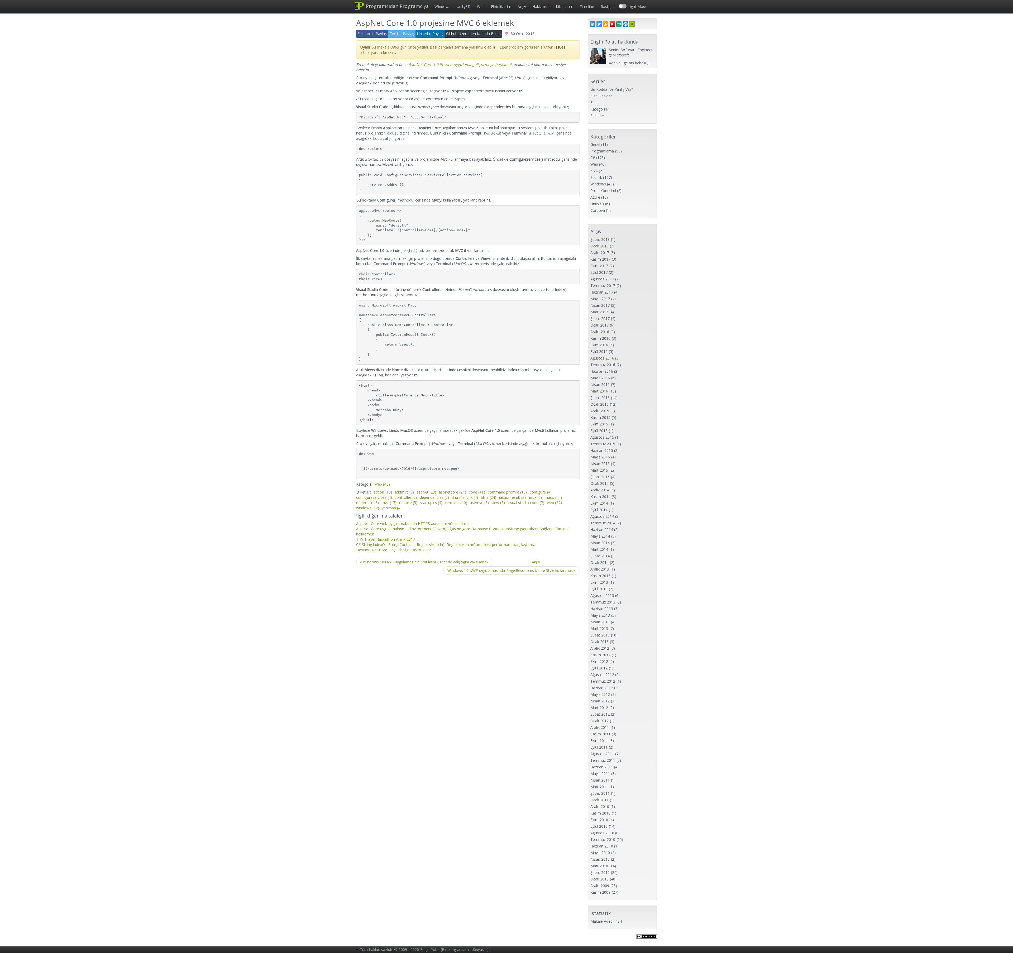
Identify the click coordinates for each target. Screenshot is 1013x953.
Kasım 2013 (600, 575)
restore (408, 502)
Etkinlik (596, 177)
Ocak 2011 (599, 799)
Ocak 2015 (599, 483)
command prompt (507, 492)
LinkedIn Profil (592, 24)
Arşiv (522, 6)
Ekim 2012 (599, 661)
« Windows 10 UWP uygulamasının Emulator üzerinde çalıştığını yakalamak (424, 561)
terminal (456, 502)
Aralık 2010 (599, 806)
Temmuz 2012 (602, 681)
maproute (367, 502)
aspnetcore (452, 492)
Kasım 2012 (600, 654)
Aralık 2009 (599, 885)
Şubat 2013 (600, 635)
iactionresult (512, 497)
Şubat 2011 (600, 793)
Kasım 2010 (600, 813)
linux (535, 497)
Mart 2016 (599, 391)
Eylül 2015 (599, 430)
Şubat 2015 (600, 476)
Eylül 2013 (599, 588)
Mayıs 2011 (600, 773)
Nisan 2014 (600, 542)
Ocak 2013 (599, 641)
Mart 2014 (599, 549)
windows (367, 507)
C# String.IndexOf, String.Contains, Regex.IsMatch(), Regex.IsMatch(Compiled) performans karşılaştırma (445, 544)
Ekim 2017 (599, 265)
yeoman (392, 507)
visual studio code (526, 502)
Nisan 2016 (600, 384)
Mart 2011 (599, 786)
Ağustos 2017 (602, 278)
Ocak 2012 (599, 720)
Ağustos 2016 (602, 358)
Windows (442, 6)
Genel (595, 144)
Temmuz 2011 (602, 760)
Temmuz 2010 (602, 839)
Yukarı (357, 950)
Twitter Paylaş (402, 33)
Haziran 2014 (601, 529)
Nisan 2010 (600, 859)
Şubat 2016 (600, 397)
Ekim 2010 (599, 819)
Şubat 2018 (600, 239)
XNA (594, 170)
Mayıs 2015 (600, 456)
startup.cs (431, 502)
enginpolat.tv (612, 24)
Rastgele (608, 6)
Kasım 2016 (600, 338)
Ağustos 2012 (602, 674)
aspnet (426, 492)
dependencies (434, 497)
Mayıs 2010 (600, 852)
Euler (594, 102)
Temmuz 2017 (602, 285)
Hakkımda (540, 6)
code (477, 492)
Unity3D (464, 6)
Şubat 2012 (600, 714)
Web (481, 6)
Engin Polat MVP (625, 24)
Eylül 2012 (599, 668)
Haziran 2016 (601, 371)
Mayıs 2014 (600, 536)
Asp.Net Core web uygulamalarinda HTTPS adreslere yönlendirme (413, 523)
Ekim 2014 (599, 503)
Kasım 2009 (600, 892)
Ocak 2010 (599, 879)
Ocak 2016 (599, 404)
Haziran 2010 (601, 846)
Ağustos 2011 (602, 753)
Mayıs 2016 (600, 377)
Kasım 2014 (600, 496)
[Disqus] (468, 646)
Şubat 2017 (600, 318)
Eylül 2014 (599, 509)
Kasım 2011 (600, 733)
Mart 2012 (599, 707)
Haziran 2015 (601, 450)
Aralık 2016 (599, 331)
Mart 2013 (599, 628)
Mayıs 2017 (600, 298)
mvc (388, 502)
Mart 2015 (599, 470)
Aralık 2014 (599, 489)
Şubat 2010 (600, 872)
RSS (605, 24)
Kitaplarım (564, 6)
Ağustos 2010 (602, 832)
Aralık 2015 (599, 410)
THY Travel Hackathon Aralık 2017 (385, 539)
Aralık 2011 (599, 727)
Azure (595, 197)
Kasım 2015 (600, 417)
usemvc (479, 502)
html (488, 497)
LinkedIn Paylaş (430, 33)
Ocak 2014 (599, 562)
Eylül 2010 (599, 826)
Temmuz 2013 (602, 602)
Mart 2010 (599, 865)
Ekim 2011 (599, 740)
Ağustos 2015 (602, 437)
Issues (559, 47)
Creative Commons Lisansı (646, 940)
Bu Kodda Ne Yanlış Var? (611, 89)
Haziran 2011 (601, 766)
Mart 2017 (599, 311)
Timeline (587, 6)
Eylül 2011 (599, 747)
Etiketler (597, 115)
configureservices (374, 497)
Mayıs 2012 (600, 694)
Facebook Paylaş (372, 33)
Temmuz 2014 (602, 522)
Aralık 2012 (599, 648)
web (554, 502)
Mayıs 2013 (600, 615)
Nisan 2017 (600, 305)
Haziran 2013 (601, 608)
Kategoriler (599, 109)
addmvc (404, 492)
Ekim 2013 (599, 582)
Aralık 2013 (599, 569)
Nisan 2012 (600, 700)
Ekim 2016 (599, 344)
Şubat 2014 (600, 555)
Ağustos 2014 (602, 516)
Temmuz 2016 (602, 364)
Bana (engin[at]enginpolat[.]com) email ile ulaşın (632, 24)
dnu (458, 497)
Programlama (602, 151)
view (498, 502)
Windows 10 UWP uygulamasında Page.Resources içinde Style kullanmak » (511, 570)
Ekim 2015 (599, 424)
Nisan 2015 (600, 463)
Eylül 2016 (599, 351)
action (383, 492)
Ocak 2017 (599, 325)
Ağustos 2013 (602, 595)
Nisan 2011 (600, 780)
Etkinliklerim (501, 6)
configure (541, 492)
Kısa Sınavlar (601, 95)
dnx (472, 497)
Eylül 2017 (599, 272)
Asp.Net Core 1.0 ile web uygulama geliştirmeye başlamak (461, 64)
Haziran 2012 (601, 687)
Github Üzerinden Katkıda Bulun (473, 33)
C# (592, 157)
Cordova (597, 210)
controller (406, 497)
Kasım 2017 (600, 259)
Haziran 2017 (601, 292)
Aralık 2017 (599, 252)
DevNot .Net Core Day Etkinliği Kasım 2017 (393, 549)
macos (553, 497)
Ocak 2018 (599, 245)
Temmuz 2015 (602, 443)
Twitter (599, 24)
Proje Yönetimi (603, 190)
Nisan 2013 (600, 621)
